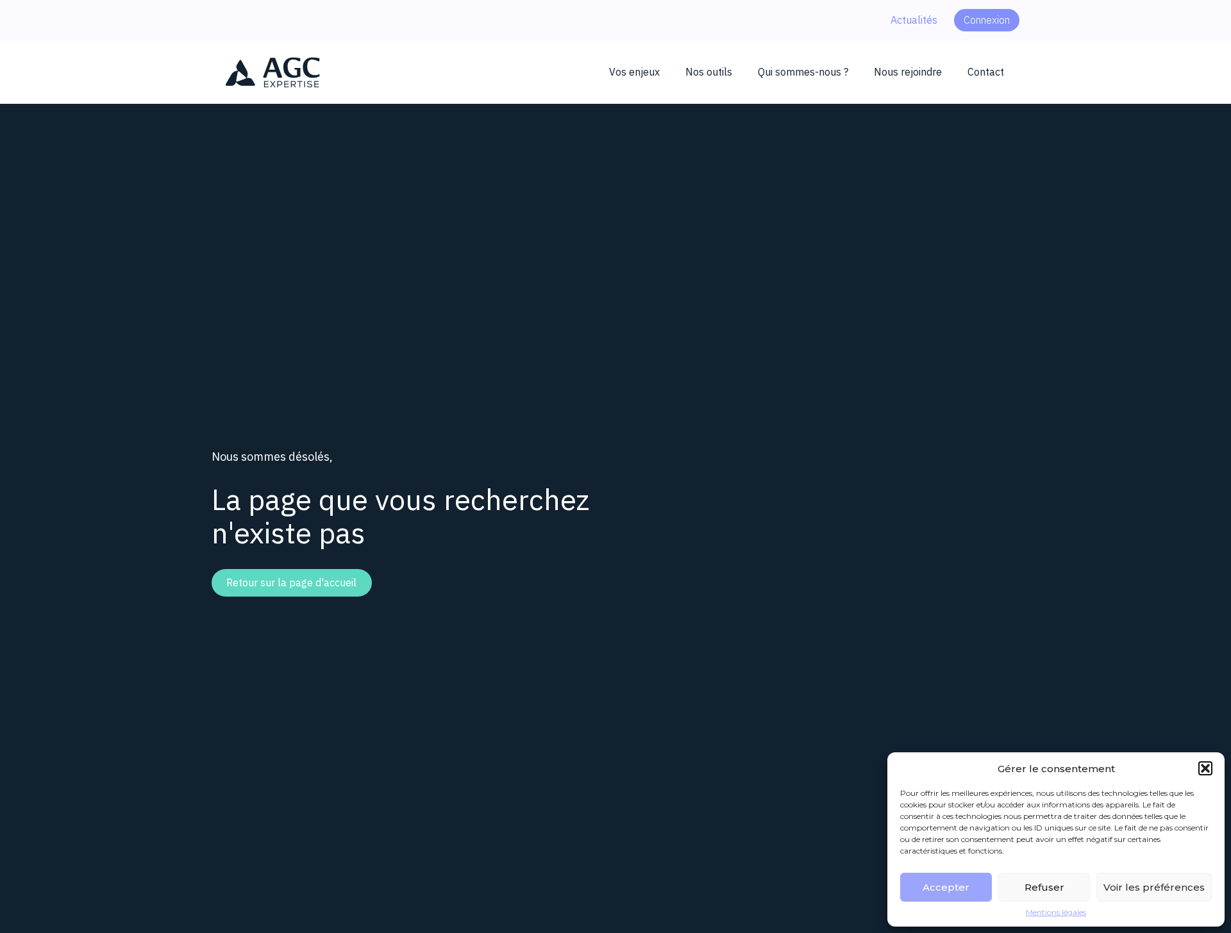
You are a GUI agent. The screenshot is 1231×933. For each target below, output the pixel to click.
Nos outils (708, 71)
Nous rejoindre (908, 71)
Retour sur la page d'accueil (291, 582)
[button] (1205, 768)
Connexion (987, 19)
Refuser (1044, 887)
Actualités (914, 19)
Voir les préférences (1154, 887)
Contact (985, 71)
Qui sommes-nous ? (803, 71)
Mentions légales (1056, 912)
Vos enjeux (634, 71)
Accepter (946, 887)
